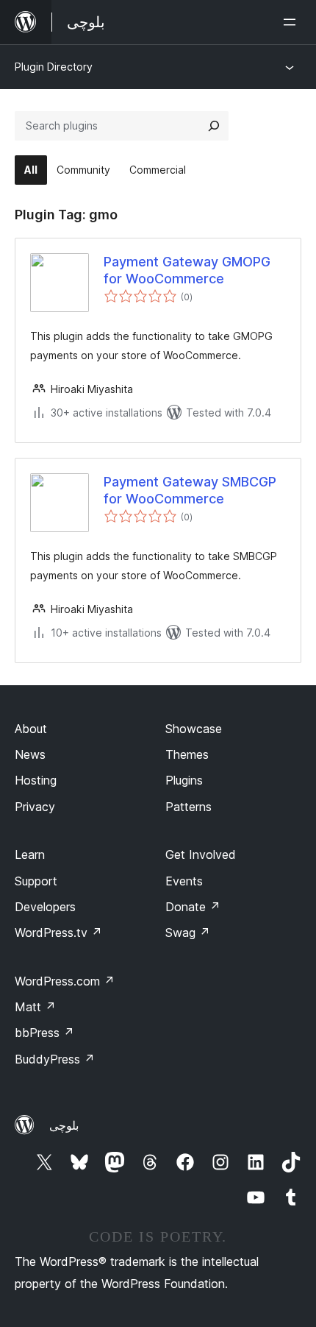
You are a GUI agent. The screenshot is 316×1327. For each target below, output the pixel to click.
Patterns (188, 806)
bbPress (44, 1032)
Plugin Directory (54, 66)
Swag (187, 932)
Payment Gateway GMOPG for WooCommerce (187, 270)
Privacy (35, 806)
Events (184, 881)
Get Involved (200, 854)
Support (36, 881)
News (30, 754)
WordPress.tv (58, 932)
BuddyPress (55, 1059)
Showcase (193, 728)
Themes (187, 754)
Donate (192, 906)
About (31, 728)
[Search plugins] (214, 126)
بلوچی (64, 1125)
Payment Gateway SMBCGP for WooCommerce (190, 490)
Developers (45, 906)
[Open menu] (292, 22)
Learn (30, 854)
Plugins (184, 780)
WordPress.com (65, 981)
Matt (35, 1006)
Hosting (36, 780)
